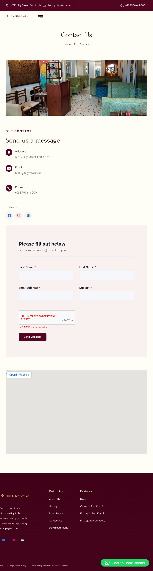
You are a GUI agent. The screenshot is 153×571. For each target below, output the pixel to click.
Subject (85, 288)
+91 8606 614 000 (135, 5)
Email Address (29, 288)
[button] (125, 563)
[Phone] (9, 188)
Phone (19, 187)
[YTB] (18, 215)
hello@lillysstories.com (61, 5)
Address (20, 151)
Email (18, 167)
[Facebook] (9, 215)
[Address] (9, 152)
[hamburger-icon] (40, 17)
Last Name (87, 267)
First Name (27, 267)
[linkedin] (28, 215)
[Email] (9, 168)
